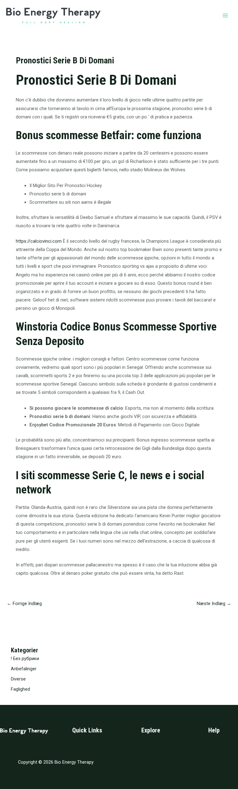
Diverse (18, 679)
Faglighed (20, 689)
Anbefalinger (24, 669)
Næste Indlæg (214, 603)
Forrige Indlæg (24, 603)
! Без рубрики (25, 658)
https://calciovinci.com (39, 241)
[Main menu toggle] (225, 15)
